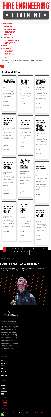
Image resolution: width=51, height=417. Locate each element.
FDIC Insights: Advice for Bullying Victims (8, 209)
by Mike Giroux (6, 128)
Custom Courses (10, 29)
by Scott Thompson (39, 220)
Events (5, 47)
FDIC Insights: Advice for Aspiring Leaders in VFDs (25, 208)
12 (36, 248)
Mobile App (8, 34)
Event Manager (10, 33)
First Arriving (9, 55)
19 (24, 251)
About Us (3, 363)
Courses (3, 365)
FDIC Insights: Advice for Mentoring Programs (41, 213)
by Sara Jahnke (6, 216)
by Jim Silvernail (6, 172)
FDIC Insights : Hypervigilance (9, 81)
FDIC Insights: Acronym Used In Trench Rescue (8, 121)
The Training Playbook (12, 40)
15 (46, 248)
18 (21, 251)
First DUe (3, 388)
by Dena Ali (5, 85)
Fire (4, 87)
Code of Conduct (33, 412)
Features (5, 25)
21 (31, 251)
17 (17, 251)
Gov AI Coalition (10, 42)
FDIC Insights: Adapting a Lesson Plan (25, 122)
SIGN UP (1, 66)
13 (39, 248)
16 (14, 251)
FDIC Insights (10, 85)
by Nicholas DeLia (23, 171)
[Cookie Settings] (2, 414)
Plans (2, 368)
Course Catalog (8, 37)
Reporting (8, 26)
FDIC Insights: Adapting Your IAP (41, 168)
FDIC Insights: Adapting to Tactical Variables (8, 165)
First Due (8, 53)
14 (43, 248)
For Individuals (7, 23)
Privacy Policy (26, 412)
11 (33, 248)
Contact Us (3, 371)
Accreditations (10, 39)
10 (29, 248)
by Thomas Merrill (23, 215)
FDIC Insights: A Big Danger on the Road (41, 82)
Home (2, 360)
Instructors (7, 44)
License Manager (10, 31)
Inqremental (9, 51)
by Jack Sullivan (39, 87)
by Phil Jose (22, 128)
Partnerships (7, 48)
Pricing (5, 45)
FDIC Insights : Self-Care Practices (25, 82)
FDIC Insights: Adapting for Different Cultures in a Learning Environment (41, 125)
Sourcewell (9, 50)
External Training (10, 28)
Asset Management (11, 36)
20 (27, 251)
